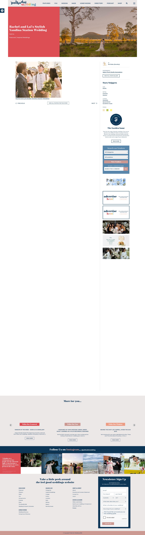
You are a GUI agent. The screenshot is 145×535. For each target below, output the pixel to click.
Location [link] (48, 498)
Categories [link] (48, 490)
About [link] (74, 490)
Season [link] (47, 504)
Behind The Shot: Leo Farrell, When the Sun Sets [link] (115, 430)
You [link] (55, 3)
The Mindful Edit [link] (23, 504)
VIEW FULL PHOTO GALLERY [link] (111, 75)
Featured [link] (46, 3)
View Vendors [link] (116, 162)
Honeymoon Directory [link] (24, 514)
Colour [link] (47, 496)
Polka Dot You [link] (72, 424)
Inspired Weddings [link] (23, 37)
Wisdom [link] (64, 3)
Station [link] (105, 95)
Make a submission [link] (77, 502)
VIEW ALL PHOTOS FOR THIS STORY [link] (58, 103)
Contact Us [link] (75, 494)
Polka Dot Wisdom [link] (115, 424)
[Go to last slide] (10, 425)
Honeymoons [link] (85, 3)
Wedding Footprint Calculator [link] (26, 506)
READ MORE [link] (116, 141)
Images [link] (47, 494)
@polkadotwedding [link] (88, 450)
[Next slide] (134, 425)
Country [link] (105, 93)
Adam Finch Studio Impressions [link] (112, 72)
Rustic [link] (104, 88)
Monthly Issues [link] (49, 506)
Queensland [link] (106, 102)
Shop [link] (120, 3)
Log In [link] (74, 496)
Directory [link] (99, 3)
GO (126, 169)
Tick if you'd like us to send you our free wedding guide (114, 512)
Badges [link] (74, 508)
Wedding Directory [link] (23, 512)
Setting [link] (47, 502)
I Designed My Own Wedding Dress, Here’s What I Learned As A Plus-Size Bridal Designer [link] (72, 430)
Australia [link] (105, 100)
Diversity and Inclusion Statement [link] (81, 492)
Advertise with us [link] (77, 506)
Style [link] (47, 500)
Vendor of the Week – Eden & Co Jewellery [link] (29, 429)
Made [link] (74, 3)
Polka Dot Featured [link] (29, 424)
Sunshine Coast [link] (107, 103)
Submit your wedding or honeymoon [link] (82, 504)
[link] (2, 10)
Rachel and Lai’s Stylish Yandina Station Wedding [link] (32, 98)
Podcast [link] (110, 3)
